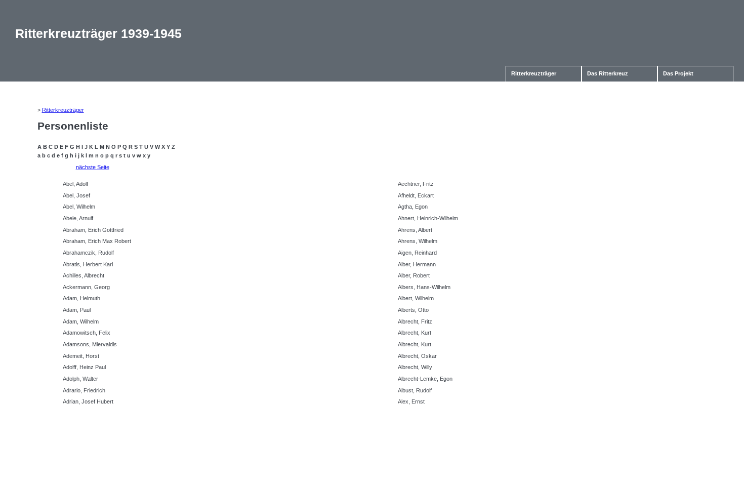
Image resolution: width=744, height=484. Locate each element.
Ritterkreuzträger (533, 73)
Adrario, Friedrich (84, 390)
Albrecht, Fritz (415, 321)
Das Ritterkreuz (607, 73)
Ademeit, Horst (81, 356)
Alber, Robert (414, 275)
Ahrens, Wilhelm (417, 241)
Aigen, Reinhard (417, 253)
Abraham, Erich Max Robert (97, 241)
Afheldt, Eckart (416, 195)
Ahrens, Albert (415, 230)
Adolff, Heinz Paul (84, 367)
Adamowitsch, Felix (86, 333)
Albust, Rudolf (415, 390)
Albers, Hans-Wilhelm (424, 287)
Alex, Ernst (411, 401)
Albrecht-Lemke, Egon (425, 379)
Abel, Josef (76, 195)
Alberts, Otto (413, 310)
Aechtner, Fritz (416, 184)
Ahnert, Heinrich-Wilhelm (428, 218)
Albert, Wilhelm (416, 298)
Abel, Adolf (75, 184)
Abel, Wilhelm (79, 207)
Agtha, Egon (413, 207)
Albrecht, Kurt (414, 333)
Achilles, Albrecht (83, 275)
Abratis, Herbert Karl (88, 264)
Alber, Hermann (417, 264)
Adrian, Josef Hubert (88, 401)
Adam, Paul (77, 310)
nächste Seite (92, 167)
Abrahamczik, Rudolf (88, 253)
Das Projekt (678, 73)
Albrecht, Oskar (417, 356)
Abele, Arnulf (78, 218)
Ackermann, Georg (86, 287)
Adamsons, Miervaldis (90, 344)
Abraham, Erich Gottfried (93, 230)
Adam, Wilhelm (81, 321)
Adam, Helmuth (81, 298)
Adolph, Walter (80, 379)
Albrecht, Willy (415, 367)
